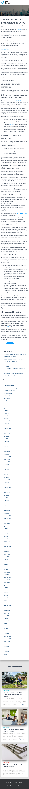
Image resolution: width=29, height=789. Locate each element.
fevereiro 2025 (7, 451)
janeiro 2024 (6, 482)
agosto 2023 (6, 495)
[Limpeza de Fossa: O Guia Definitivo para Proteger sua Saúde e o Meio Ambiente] (14, 680)
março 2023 (6, 508)
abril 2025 (6, 446)
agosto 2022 (6, 526)
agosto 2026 (6, 408)
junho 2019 (6, 620)
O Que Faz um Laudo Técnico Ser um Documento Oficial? (14, 765)
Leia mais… (22, 704)
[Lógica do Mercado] (6, 2)
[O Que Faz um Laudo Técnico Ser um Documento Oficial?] (14, 752)
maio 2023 (6, 502)
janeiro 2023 (6, 513)
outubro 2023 (7, 490)
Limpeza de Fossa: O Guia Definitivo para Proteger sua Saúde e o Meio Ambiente (14, 694)
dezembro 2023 (7, 484)
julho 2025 (6, 438)
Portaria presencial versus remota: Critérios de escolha (13, 730)
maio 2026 (6, 415)
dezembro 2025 (7, 426)
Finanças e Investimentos (9, 390)
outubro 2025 (7, 431)
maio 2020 (6, 592)
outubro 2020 (7, 579)
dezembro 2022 (7, 515)
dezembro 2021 (7, 546)
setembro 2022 (7, 523)
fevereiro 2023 (7, 510)
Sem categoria (10, 343)
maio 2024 (6, 472)
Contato (21, 782)
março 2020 (6, 597)
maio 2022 (6, 533)
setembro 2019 (7, 613)
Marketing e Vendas (8, 395)
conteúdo (12, 124)
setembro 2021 (7, 554)
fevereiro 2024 (7, 479)
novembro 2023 (7, 487)
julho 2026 (6, 410)
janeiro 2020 (6, 602)
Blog (16, 782)
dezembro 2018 (7, 636)
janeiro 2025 (6, 454)
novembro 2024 (7, 456)
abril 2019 (6, 626)
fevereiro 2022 (7, 541)
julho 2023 (6, 497)
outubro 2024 (7, 459)
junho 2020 (6, 590)
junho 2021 (6, 561)
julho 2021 (6, 559)
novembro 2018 (7, 638)
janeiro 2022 (6, 543)
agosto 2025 (6, 436)
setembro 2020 (7, 582)
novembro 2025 (7, 428)
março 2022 (6, 538)
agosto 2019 (6, 615)
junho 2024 (6, 469)
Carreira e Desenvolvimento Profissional (13, 382)
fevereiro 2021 (7, 572)
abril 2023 (6, 505)
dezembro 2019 (7, 605)
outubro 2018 (7, 641)
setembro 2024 (7, 461)
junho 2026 (6, 413)
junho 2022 (6, 531)
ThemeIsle (20, 785)
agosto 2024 (6, 464)
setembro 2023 (7, 492)
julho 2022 (6, 528)
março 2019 (6, 628)
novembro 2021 (7, 549)
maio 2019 (6, 623)
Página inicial (9, 782)
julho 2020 (6, 587)
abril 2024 (6, 474)
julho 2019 (6, 618)
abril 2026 (6, 418)
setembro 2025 (7, 433)
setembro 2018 (7, 643)
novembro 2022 (7, 518)
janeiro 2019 (6, 633)
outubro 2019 (7, 610)
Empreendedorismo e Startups (10, 388)
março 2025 (6, 449)
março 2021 (6, 569)
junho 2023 (6, 500)
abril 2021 (6, 567)
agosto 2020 (6, 585)
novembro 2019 (7, 608)
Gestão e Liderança (8, 393)
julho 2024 (6, 467)
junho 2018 (6, 651)
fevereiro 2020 (7, 600)
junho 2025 (6, 441)
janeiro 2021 (6, 574)
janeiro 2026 (6, 423)
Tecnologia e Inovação (9, 400)
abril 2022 (6, 536)
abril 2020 (6, 595)
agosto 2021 (6, 556)
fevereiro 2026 (7, 420)
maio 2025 (6, 443)
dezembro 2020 (7, 577)
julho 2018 (6, 649)
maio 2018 (6, 654)
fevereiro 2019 (7, 631)
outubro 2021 (7, 551)
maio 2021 (6, 564)
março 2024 (6, 477)
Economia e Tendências (9, 385)
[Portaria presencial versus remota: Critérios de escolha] (14, 716)
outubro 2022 (7, 520)
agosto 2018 (6, 646)
